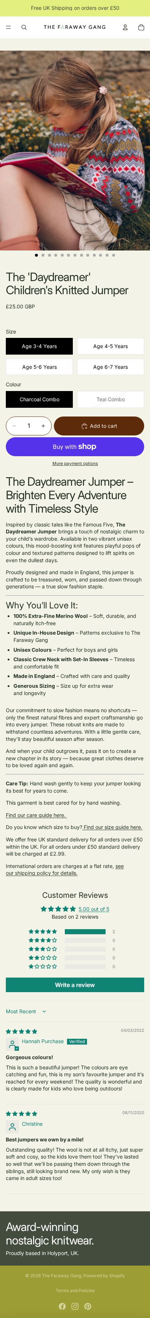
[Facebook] (62, 1306)
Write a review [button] (75, 984)
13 (114, 255)
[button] (43, 931)
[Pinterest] (87, 1306)
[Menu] (8, 27)
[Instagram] (75, 1306)
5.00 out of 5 (94, 909)
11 (100, 255)
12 (107, 255)
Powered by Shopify (104, 1275)
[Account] (125, 27)
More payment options (75, 463)
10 (94, 255)
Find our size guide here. (113, 827)
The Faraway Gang (61, 1275)
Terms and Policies (75, 1290)
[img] (21, 1031)
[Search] (24, 27)
